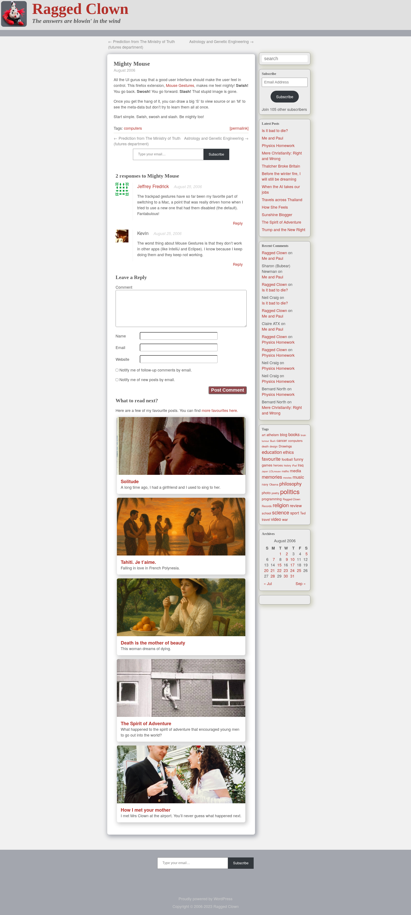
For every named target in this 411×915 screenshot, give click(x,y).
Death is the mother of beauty (153, 642)
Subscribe (284, 96)
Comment (124, 287)
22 (279, 570)
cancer (282, 440)
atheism (273, 434)
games (267, 465)
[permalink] (239, 128)
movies (287, 477)
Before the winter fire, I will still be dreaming (281, 176)
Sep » (301, 583)
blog (283, 434)
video (276, 519)
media (295, 470)
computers (295, 440)
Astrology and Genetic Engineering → (221, 41)
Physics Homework (278, 145)
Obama (273, 484)
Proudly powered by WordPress (205, 898)
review (296, 505)
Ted (303, 513)
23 (286, 570)
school (266, 513)
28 (273, 576)
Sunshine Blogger (277, 214)
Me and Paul (272, 138)
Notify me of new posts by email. (147, 379)
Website (122, 359)
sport (294, 512)
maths (285, 471)
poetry (275, 493)
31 (292, 576)
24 (292, 570)
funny (298, 459)
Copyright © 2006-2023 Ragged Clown (206, 906)
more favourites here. (220, 410)
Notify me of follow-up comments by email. (155, 370)
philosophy (290, 483)
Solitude (130, 481)
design (274, 446)
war (285, 519)
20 (266, 570)
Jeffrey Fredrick (153, 186)
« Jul (268, 583)
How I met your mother (145, 810)
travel (266, 519)
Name (121, 336)
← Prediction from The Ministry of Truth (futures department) (141, 44)
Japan (265, 471)
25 (299, 570)
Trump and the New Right (283, 229)
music (298, 477)
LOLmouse (275, 471)
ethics (288, 452)
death (265, 446)
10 (292, 559)
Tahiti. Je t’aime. (138, 562)
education (272, 452)
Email (120, 347)
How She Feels (275, 207)
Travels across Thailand (282, 199)
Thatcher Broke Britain (281, 166)
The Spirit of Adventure (281, 222)
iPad (294, 465)
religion (281, 505)
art (263, 435)
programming (272, 498)
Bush (272, 441)
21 (273, 570)
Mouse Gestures (180, 85)
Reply (238, 223)
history (287, 465)
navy (265, 484)
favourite (271, 458)
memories (272, 476)
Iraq (301, 465)
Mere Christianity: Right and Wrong (282, 410)
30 (286, 576)
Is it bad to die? (275, 130)
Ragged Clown (80, 8)
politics (290, 491)
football (287, 459)
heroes (278, 465)
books (294, 434)
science (280, 512)
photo (266, 492)
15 (279, 564)
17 (292, 564)
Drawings (285, 446)
